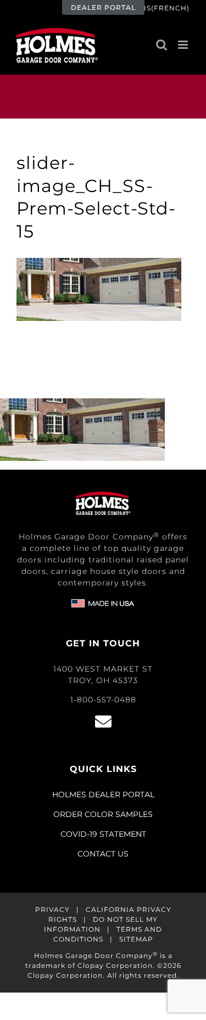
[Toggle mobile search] (161, 44)
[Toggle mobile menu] (184, 44)
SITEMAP (136, 939)
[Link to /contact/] (103, 721)
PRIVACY (52, 909)
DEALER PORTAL (103, 7)
